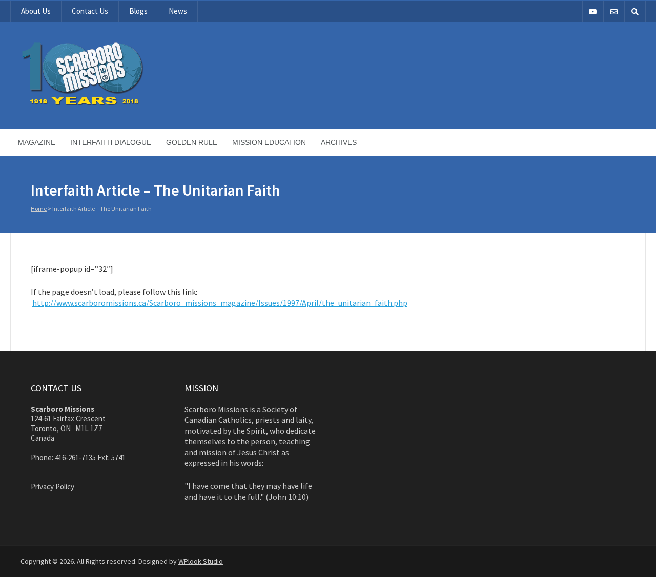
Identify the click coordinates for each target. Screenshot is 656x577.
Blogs (138, 11)
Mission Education (269, 142)
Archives (339, 142)
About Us (36, 11)
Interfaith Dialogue (110, 142)
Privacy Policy (52, 486)
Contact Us (90, 11)
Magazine (36, 142)
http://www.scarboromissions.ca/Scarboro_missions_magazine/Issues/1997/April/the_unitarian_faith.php (219, 302)
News (178, 11)
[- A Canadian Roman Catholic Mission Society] (121, 103)
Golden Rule (191, 142)
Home (39, 208)
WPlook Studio (200, 561)
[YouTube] (593, 11)
